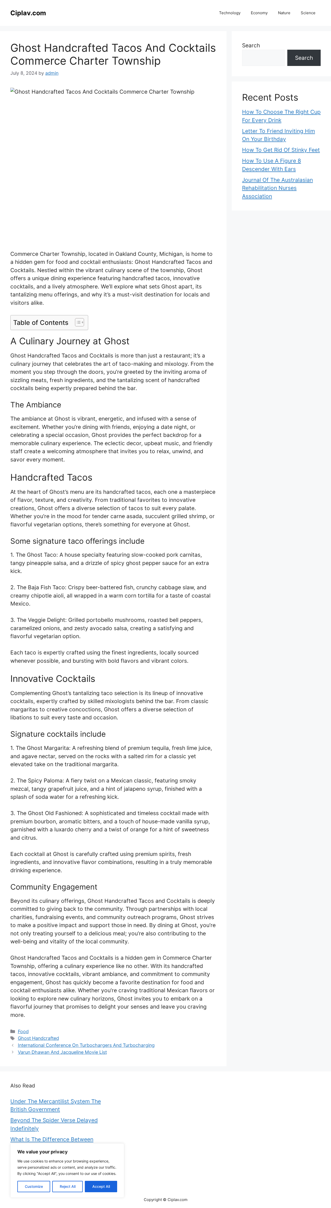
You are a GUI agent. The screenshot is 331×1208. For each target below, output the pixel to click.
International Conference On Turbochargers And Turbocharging (86, 1045)
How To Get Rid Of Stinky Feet (281, 150)
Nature (284, 12)
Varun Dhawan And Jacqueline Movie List (62, 1052)
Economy (259, 12)
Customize (34, 1186)
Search (251, 45)
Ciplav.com (28, 13)
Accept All (101, 1186)
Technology (229, 12)
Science (308, 12)
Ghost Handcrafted (38, 1038)
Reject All (68, 1186)
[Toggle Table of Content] (77, 322)
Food (23, 1031)
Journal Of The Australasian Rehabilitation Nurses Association (277, 188)
